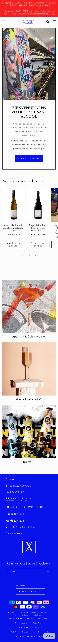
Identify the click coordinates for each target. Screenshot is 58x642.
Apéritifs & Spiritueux (27, 337)
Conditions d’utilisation (31, 627)
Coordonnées (44, 632)
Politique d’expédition (23, 632)
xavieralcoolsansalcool (18, 500)
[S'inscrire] (48, 571)
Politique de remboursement (34, 618)
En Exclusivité (29, 158)
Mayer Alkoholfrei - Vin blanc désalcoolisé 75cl (14, 228)
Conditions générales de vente (30, 636)
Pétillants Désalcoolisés (27, 399)
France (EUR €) (27, 591)
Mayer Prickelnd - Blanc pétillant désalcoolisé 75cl (38, 228)
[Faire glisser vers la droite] (35, 256)
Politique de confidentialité (30, 623)
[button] (3, 22)
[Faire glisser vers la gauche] (23, 256)
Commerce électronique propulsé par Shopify (29, 615)
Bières (27, 462)
